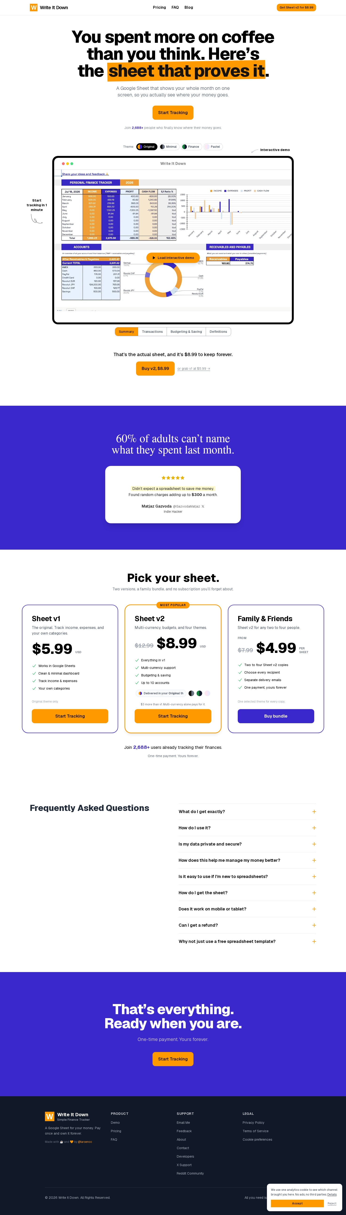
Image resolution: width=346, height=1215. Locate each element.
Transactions (152, 332)
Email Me (183, 1122)
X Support (184, 1165)
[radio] (146, 146)
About (181, 1139)
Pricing (159, 7)
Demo (115, 1122)
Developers (185, 1156)
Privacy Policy (254, 1122)
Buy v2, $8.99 (155, 368)
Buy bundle (275, 716)
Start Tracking (173, 112)
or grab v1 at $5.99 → (193, 368)
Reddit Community (190, 1173)
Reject (332, 1203)
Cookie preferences (257, 1139)
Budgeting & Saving (186, 332)
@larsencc (85, 1142)
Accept (297, 1203)
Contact (183, 1148)
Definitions (218, 332)
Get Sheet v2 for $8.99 (296, 7)
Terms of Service (256, 1131)
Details (332, 1194)
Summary (126, 332)
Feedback (184, 1131)
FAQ (175, 7)
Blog (189, 7)
